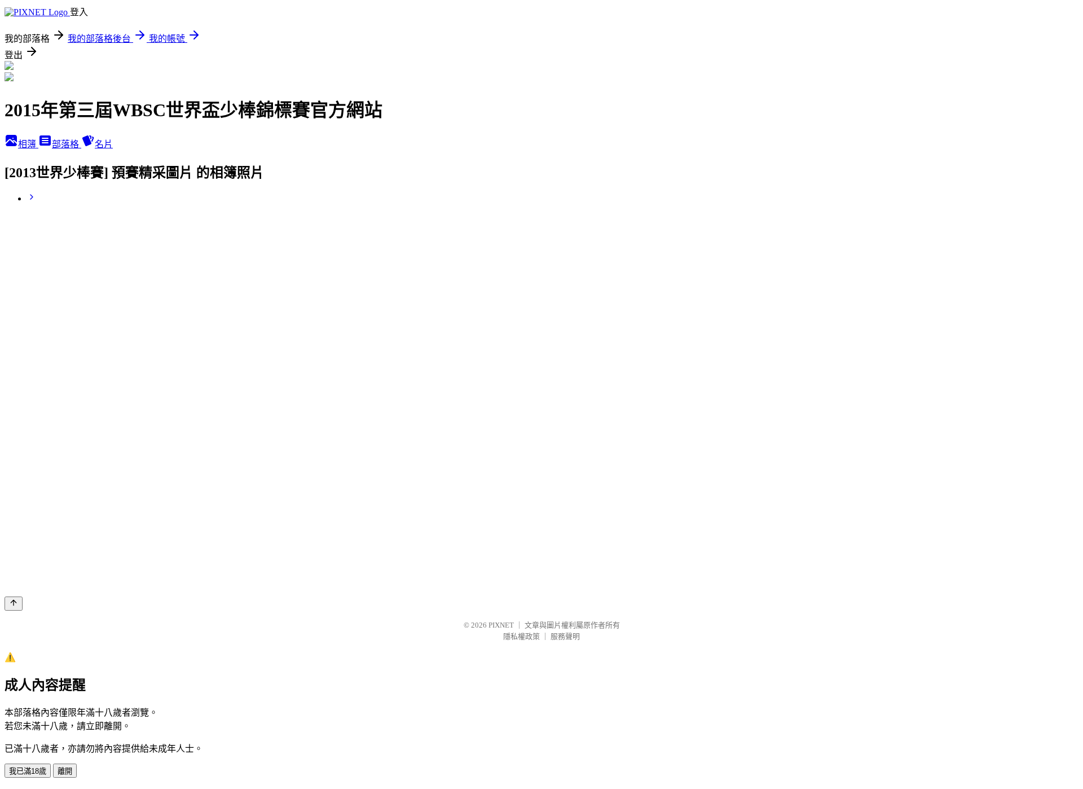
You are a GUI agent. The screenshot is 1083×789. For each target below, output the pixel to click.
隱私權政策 (521, 636)
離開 (65, 771)
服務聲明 (565, 636)
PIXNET (501, 625)
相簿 (28, 144)
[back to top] (14, 604)
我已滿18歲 (27, 771)
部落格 (66, 144)
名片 (104, 144)
